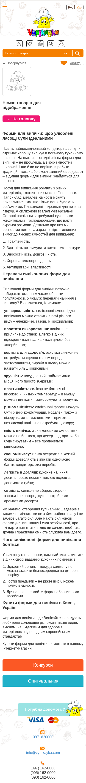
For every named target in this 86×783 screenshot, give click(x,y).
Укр (79, 7)
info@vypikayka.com (43, 753)
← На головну (21, 119)
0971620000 (43, 737)
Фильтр (75, 63)
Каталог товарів (16, 53)
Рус (70, 7)
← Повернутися (14, 63)
